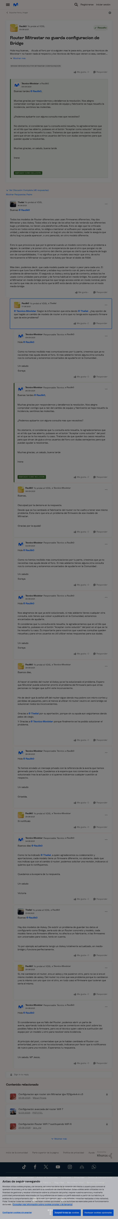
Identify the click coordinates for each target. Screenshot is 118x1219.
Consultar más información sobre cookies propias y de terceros (42, 1204)
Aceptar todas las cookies (67, 1212)
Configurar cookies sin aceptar (17, 1212)
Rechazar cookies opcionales (98, 1212)
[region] (59, 1198)
